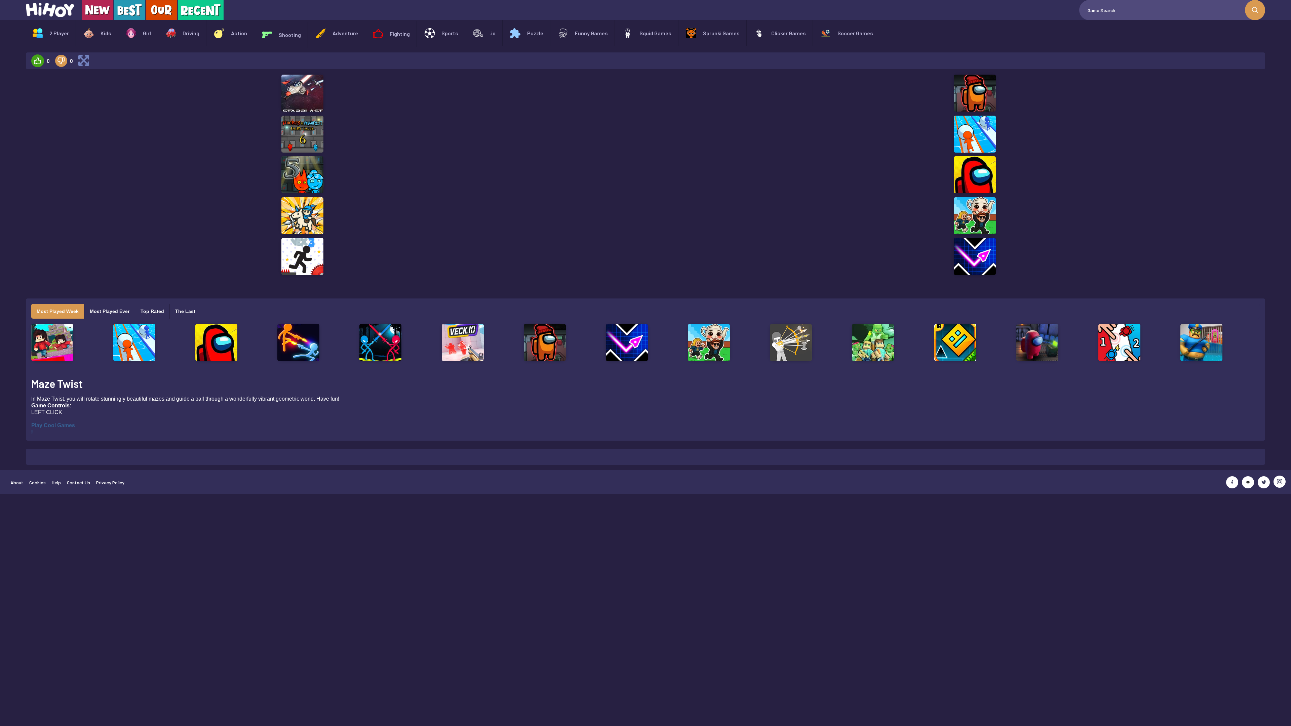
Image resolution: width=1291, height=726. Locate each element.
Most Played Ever (109, 311)
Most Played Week (58, 311)
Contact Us (78, 482)
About (16, 482)
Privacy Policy (110, 482)
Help (56, 482)
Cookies (37, 482)
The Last (185, 311)
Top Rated (152, 311)
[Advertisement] (120, 175)
